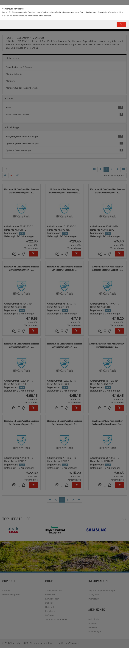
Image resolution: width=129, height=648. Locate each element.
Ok (121, 24)
